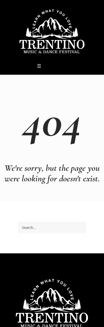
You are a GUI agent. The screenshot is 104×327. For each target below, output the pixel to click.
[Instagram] (53, 65)
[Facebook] (46, 65)
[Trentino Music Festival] (52, 31)
